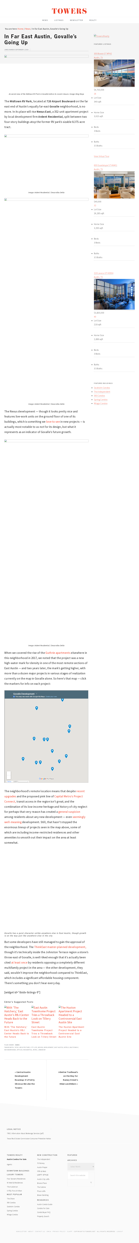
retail (35, 1050)
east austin (58, 1047)
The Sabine (41, 1187)
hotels (66, 1047)
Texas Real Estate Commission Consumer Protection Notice (29, 1138)
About (31, 1231)
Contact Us (40, 1231)
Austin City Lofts (43, 1179)
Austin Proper (42, 1167)
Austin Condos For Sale (16, 1159)
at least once (19, 962)
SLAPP (69, 1231)
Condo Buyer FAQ (43, 1212)
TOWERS (69, 12)
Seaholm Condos (102, 387)
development (48, 1047)
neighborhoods (10, 1050)
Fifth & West (41, 1171)
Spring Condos (100, 399)
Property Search (43, 1216)
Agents (9, 1164)
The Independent (102, 391)
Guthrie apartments (57, 653)
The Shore (11, 1199)
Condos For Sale (43, 1208)
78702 (17, 1047)
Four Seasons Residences (16, 1179)
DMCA (49, 1231)
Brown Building (42, 1195)
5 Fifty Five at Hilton (14, 1191)
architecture (24, 1047)
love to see (53, 421)
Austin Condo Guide (44, 1204)
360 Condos (99, 395)
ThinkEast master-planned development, (60, 947)
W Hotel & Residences (15, 1183)
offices (20, 1050)
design (40, 1047)
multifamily (74, 1047)
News (17, 1045)
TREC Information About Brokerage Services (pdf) (25, 1133)
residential (27, 1050)
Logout (120, 1231)
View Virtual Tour (101, 156)
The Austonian (12, 1187)
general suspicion (69, 812)
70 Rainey (41, 1163)
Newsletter (21, 1231)
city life (34, 1047)
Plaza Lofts (41, 1191)
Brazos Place (42, 1183)
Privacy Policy (59, 1231)
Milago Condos (100, 403)
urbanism (41, 1050)
